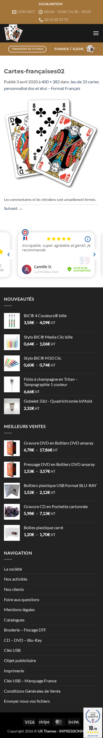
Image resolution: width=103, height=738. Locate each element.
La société (13, 568)
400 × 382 (50, 81)
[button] (96, 33)
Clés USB (12, 650)
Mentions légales (19, 609)
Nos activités (15, 578)
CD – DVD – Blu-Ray (23, 640)
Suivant (13, 208)
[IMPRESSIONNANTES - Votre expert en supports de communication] (46, 33)
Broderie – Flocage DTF (25, 629)
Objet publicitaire (20, 660)
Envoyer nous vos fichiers (27, 700)
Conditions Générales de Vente (32, 690)
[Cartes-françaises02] (51, 142)
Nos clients (14, 589)
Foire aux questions (21, 599)
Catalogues (14, 619)
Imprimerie (14, 670)
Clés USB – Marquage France (30, 680)
